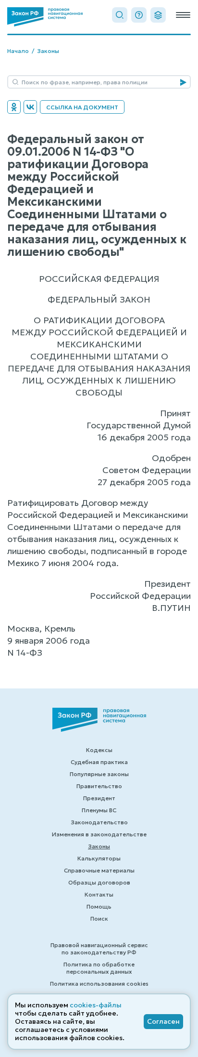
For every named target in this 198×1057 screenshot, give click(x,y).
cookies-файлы (96, 1005)
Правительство (99, 786)
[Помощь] (139, 15)
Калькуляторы (99, 858)
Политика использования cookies (99, 983)
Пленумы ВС (99, 810)
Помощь (99, 906)
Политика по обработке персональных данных (99, 968)
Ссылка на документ (82, 107)
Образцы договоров (99, 882)
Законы (48, 50)
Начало (18, 50)
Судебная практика (99, 762)
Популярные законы (99, 774)
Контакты (99, 894)
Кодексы (99, 749)
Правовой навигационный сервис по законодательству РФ (99, 948)
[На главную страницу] (45, 16)
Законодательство (99, 822)
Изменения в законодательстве (99, 834)
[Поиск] (119, 15)
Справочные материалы (99, 870)
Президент (99, 798)
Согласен (163, 1021)
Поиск (99, 918)
